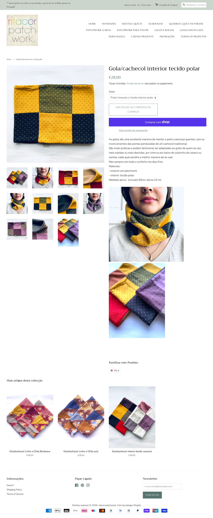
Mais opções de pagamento (133, 130)
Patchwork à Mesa (98, 30)
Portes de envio (135, 83)
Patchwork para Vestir (132, 30)
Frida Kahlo (117, 36)
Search (10, 485)
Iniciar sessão (130, 5)
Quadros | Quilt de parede (186, 23)
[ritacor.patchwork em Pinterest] (82, 485)
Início (9, 59)
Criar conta (146, 5)
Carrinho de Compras (168, 5)
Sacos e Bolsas (164, 30)
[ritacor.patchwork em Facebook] (76, 485)
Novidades (109, 23)
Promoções (167, 36)
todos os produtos (193, 36)
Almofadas (155, 23)
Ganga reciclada (191, 30)
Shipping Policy (14, 489)
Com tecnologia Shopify (129, 505)
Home (92, 23)
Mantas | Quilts (132, 23)
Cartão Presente (142, 36)
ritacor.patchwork (107, 505)
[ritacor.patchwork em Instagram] (88, 485)
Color (112, 91)
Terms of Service (15, 494)
